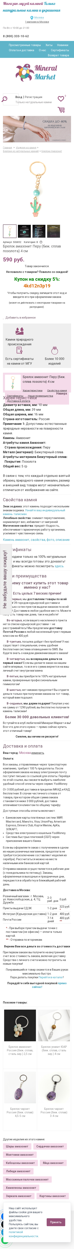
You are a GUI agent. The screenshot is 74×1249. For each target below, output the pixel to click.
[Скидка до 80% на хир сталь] (37, 129)
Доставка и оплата (18, 400)
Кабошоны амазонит (20, 1163)
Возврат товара (58, 55)
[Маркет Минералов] (37, 71)
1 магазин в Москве (37, 21)
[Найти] (4, 99)
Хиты (49, 45)
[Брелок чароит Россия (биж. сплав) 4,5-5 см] (20, 1087)
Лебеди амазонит (18, 1171)
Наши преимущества (40, 395)
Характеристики (32, 390)
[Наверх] (61, 383)
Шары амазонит (17, 1146)
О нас (42, 50)
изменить (37, 752)
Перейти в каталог (51, 977)
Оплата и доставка (21, 50)
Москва (39, 17)
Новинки (62, 45)
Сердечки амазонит (50, 1146)
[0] (61, 98)
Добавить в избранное (20, 317)
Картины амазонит (52, 1196)
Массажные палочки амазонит (27, 1179)
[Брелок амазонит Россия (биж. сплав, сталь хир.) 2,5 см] (20, 1025)
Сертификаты (60, 50)
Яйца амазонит (53, 1163)
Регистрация (33, 97)
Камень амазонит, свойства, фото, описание (36, 540)
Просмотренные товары (25, 45)
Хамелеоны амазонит (21, 1187)
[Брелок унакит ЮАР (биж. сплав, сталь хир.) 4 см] (54, 1025)
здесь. (59, 566)
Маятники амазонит (20, 1154)
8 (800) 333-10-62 (16, 36)
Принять (56, 1222)
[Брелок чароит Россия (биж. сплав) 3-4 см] (54, 1087)
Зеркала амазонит (19, 1196)
